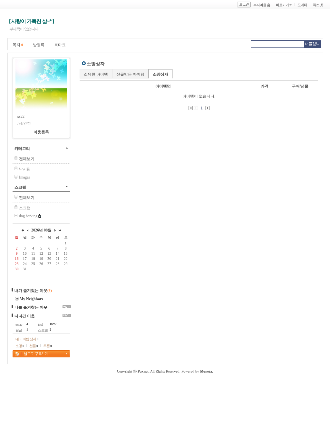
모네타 (302, 5)
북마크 (60, 45)
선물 (33, 346)
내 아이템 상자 (26, 339)
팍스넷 (318, 5)
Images (24, 177)
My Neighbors (31, 299)
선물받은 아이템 (130, 74)
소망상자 (160, 74)
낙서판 (25, 169)
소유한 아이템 (96, 74)
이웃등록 (41, 132)
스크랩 (20, 187)
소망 (19, 346)
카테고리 (22, 148)
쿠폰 (47, 346)
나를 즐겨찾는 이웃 (31, 307)
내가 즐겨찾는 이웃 (31, 290)
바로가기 (282, 5)
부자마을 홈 (261, 5)
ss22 (20, 116)
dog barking (28, 216)
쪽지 (18, 45)
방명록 (38, 45)
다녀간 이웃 (25, 316)
